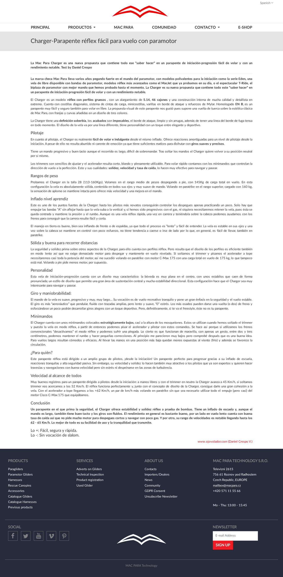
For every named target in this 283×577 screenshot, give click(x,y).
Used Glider (84, 485)
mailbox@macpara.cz (227, 485)
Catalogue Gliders (20, 496)
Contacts (151, 469)
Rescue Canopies (19, 485)
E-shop (245, 27)
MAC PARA (123, 27)
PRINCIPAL (40, 27)
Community (152, 485)
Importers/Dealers (157, 474)
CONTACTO (206, 27)
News (148, 480)
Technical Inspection (90, 474)
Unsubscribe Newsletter (161, 496)
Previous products (20, 507)
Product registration (89, 480)
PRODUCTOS (80, 27)
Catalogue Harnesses (22, 502)
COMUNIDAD (164, 27)
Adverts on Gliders (89, 469)
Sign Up (223, 545)
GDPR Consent (155, 491)
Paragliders (15, 469)
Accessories (16, 491)
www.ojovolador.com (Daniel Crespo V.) (225, 441)
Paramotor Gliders (20, 474)
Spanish (265, 3)
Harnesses (15, 480)
